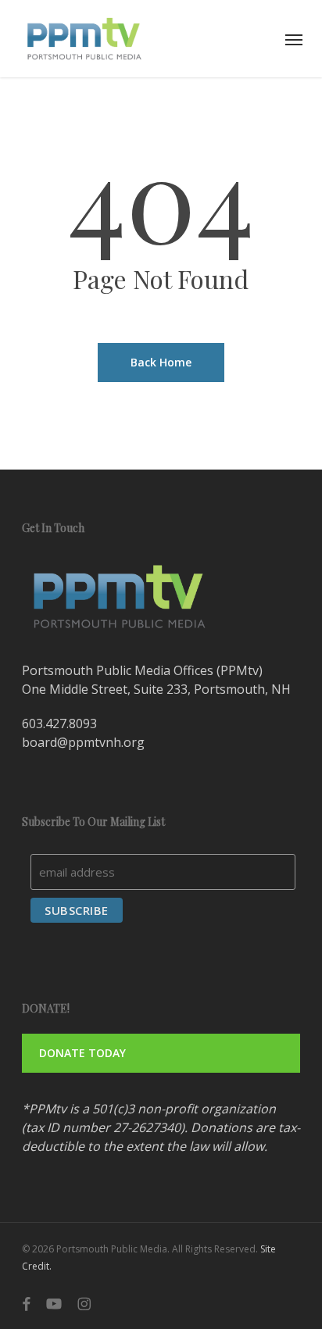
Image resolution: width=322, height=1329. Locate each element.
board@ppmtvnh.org (83, 742)
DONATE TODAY (82, 1052)
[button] (293, 39)
